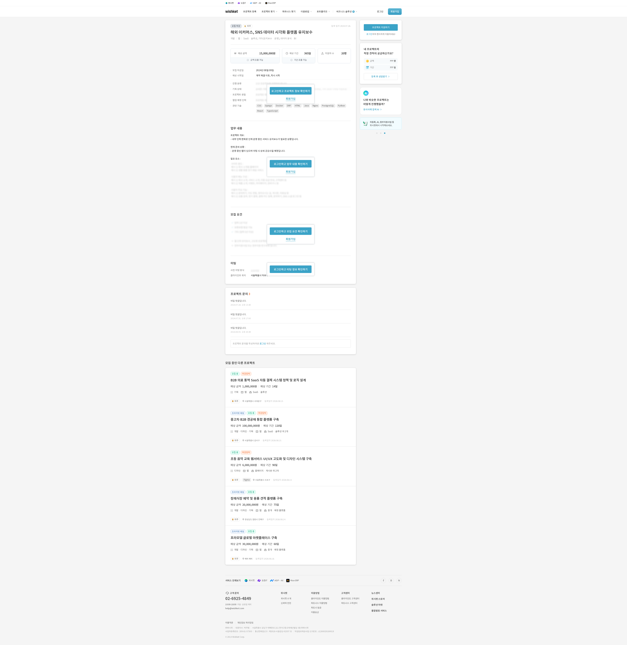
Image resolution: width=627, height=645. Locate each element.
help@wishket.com (234, 608)
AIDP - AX (278, 580)
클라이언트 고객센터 (350, 598)
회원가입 (291, 98)
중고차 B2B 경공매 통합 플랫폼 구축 (255, 419)
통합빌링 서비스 (379, 610)
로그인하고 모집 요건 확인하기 (291, 231)
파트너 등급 (316, 607)
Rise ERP (294, 580)
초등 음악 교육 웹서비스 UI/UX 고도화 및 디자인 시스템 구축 (271, 459)
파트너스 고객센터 (349, 603)
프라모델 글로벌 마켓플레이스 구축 (254, 538)
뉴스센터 (375, 593)
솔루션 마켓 (377, 604)
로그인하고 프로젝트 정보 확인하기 (290, 91)
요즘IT (264, 580)
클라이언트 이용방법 (320, 598)
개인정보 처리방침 (245, 622)
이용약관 (229, 622)
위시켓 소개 (286, 598)
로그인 (263, 343)
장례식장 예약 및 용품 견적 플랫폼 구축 (256, 498)
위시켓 (252, 580)
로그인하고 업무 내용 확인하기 (291, 163)
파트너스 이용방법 (319, 603)
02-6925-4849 (238, 598)
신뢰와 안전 (286, 603)
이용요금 (315, 612)
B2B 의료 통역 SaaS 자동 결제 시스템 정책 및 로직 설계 (268, 380)
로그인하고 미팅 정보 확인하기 (291, 269)
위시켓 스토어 (378, 599)
